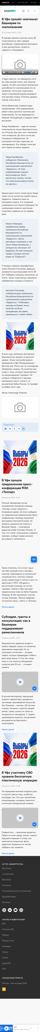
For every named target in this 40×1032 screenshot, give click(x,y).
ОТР (4, 969)
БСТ (13, 3)
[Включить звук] (34, 559)
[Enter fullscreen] (38, 1028)
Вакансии (6, 879)
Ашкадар (6, 946)
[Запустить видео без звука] (34, 688)
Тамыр (5, 952)
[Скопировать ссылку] (23, 429)
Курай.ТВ (6, 963)
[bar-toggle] (34, 10)
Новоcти (5, 3)
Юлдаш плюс (8, 940)
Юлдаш (34, 3)
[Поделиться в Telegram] (19, 429)
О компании (7, 874)
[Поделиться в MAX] (5, 429)
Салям (5, 957)
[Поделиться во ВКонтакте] (10, 429)
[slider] (10, 72)
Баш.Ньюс (7, 868)
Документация (9, 896)
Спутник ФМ (23, 3)
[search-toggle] (28, 10)
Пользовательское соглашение (16, 891)
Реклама (6, 902)
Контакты (6, 885)
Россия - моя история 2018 (14, 983)
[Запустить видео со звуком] (20, 682)
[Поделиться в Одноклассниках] (14, 429)
